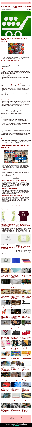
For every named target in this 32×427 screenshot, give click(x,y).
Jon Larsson (9, 9)
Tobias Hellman (7, 244)
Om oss (22, 419)
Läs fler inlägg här (16, 206)
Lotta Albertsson (8, 221)
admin (22, 221)
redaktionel (29, 9)
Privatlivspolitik (17, 425)
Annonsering (22, 418)
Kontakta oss (22, 422)
